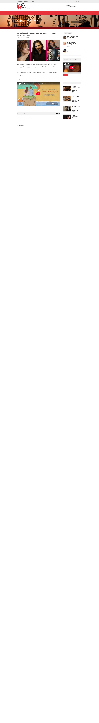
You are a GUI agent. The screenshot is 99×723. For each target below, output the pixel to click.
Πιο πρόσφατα (68, 33)
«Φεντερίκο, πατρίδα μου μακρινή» (74, 49)
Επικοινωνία (26, 1)
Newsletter (32, 1)
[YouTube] (79, 1)
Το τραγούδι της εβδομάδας (70, 59)
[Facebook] (74, 1)
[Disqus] (38, 142)
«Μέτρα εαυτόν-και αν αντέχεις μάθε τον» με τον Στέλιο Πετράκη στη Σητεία (76, 99)
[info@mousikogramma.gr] (81, 1)
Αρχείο (65, 75)
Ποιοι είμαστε (20, 1)
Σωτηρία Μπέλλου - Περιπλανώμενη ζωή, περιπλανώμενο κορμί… (72, 43)
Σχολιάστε (27, 37)
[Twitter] (76, 1)
